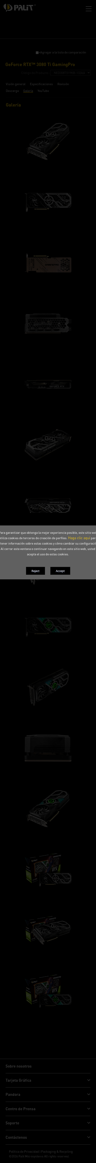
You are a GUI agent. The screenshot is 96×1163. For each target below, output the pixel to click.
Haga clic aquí (79, 538)
